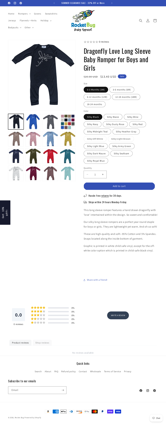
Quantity (88, 168)
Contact (83, 371)
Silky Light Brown (122, 139)
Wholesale (95, 371)
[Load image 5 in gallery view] (16, 139)
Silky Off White (97, 139)
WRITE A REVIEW (118, 315)
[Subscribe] (62, 390)
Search (38, 371)
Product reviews (20, 342)
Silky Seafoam (121, 153)
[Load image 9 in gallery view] (16, 156)
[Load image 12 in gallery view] (67, 156)
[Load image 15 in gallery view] (50, 173)
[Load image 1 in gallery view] (16, 121)
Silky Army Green (121, 146)
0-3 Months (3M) (96, 89)
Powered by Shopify (32, 417)
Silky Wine (132, 116)
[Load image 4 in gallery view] (67, 121)
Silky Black (93, 116)
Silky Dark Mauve (96, 153)
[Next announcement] (111, 3)
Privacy (127, 371)
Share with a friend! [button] (97, 279)
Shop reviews (42, 342)
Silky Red (138, 124)
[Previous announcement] (54, 3)
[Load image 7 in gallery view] (50, 139)
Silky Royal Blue (96, 160)
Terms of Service (112, 371)
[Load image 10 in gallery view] (33, 156)
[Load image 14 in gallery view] (33, 173)
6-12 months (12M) (97, 96)
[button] (24, 13)
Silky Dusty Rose (115, 124)
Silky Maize (113, 116)
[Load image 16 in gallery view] (67, 173)
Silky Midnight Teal (97, 131)
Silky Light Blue (95, 146)
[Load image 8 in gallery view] (67, 139)
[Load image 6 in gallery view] (33, 139)
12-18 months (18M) (126, 96)
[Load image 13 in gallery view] (16, 173)
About (48, 371)
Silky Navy (92, 124)
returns (105, 195)
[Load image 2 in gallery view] (33, 121)
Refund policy (68, 371)
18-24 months (94, 104)
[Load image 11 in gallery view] (50, 156)
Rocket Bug (19, 417)
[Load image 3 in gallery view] (50, 121)
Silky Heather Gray (126, 131)
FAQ (56, 371)
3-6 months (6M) (122, 89)
